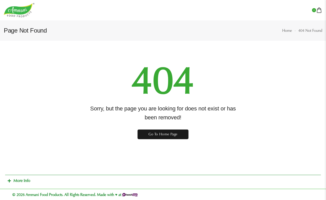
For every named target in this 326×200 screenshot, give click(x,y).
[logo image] (19, 10)
